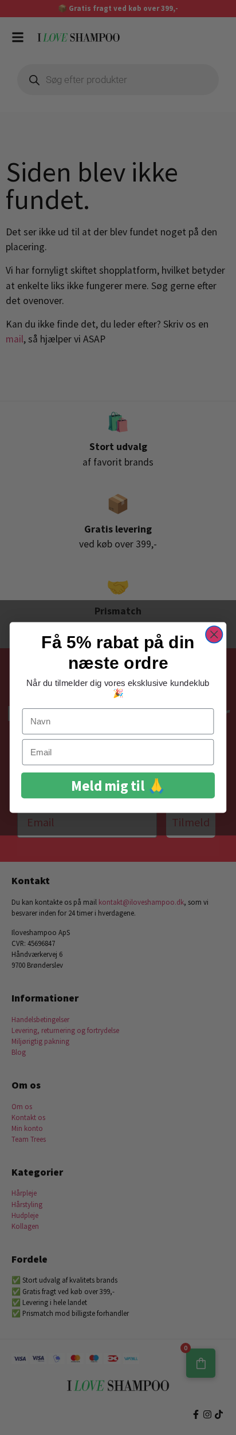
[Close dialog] (214, 634)
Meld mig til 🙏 (118, 785)
